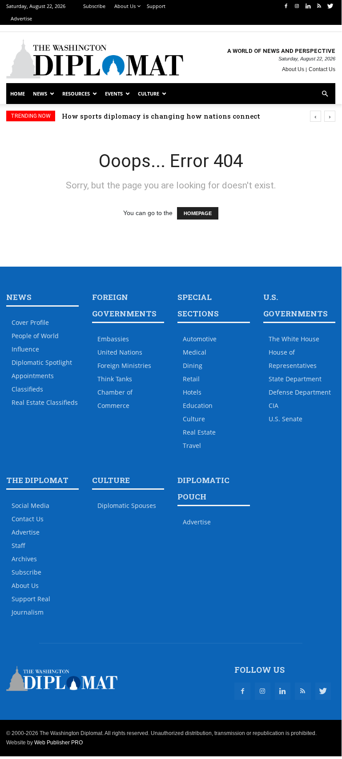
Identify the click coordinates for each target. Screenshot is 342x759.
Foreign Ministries (124, 365)
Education (198, 405)
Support (156, 6)
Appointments (33, 376)
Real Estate (199, 432)
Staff (18, 545)
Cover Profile (30, 322)
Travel (192, 445)
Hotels (192, 392)
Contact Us (322, 69)
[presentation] (315, 116)
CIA (273, 405)
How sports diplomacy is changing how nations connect (161, 116)
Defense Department (300, 392)
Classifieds (27, 389)
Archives (24, 559)
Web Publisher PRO (58, 742)
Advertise (21, 18)
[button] (324, 94)
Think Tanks (114, 379)
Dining (192, 365)
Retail (191, 379)
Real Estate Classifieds (45, 402)
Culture (148, 93)
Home (17, 93)
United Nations (119, 352)
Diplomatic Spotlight (42, 362)
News (40, 93)
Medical (194, 352)
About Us (125, 6)
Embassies (113, 339)
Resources (76, 93)
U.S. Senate (285, 419)
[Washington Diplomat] (94, 59)
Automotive (200, 339)
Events (114, 93)
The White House (294, 339)
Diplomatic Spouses (126, 505)
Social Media (30, 505)
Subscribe (94, 6)
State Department (295, 379)
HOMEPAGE (198, 213)
